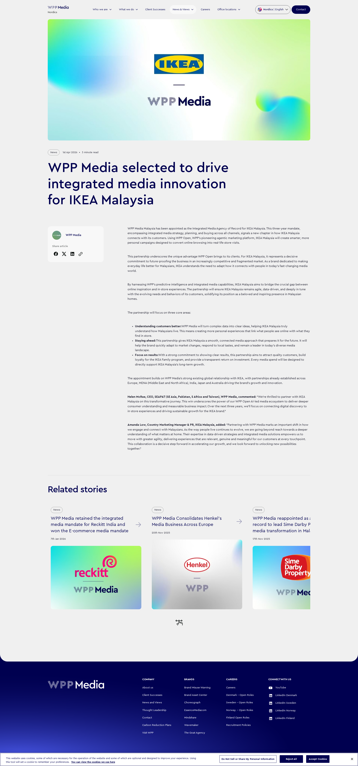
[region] (179, 759)
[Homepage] (88, 684)
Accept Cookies (318, 759)
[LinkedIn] (72, 254)
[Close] (352, 759)
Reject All (291, 759)
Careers (205, 9)
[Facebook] (56, 254)
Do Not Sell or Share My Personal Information (248, 759)
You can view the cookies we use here (93, 762)
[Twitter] (64, 254)
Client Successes (155, 9)
